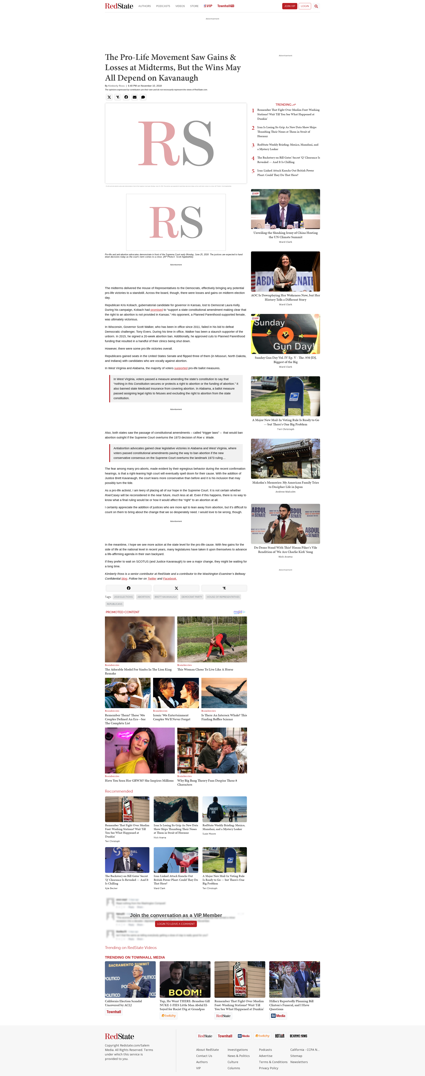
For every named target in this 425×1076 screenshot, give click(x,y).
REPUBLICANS (114, 604)
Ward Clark (159, 888)
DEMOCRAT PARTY (192, 597)
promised (157, 309)
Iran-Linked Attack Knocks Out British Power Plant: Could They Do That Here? (176, 879)
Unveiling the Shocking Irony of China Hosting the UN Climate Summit (286, 234)
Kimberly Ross (116, 85)
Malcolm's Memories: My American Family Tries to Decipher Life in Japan (285, 484)
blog (124, 578)
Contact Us (204, 1056)
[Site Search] (316, 6)
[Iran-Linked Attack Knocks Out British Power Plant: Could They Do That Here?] (176, 860)
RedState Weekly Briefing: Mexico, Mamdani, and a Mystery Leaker (224, 827)
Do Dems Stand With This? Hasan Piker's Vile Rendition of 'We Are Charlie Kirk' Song (285, 549)
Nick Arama (160, 837)
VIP (198, 1068)
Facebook (169, 578)
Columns (234, 1068)
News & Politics (239, 1056)
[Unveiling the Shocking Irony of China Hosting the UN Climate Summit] (285, 209)
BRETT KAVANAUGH (166, 597)
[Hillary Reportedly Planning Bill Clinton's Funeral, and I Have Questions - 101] (294, 979)
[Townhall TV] (226, 6)
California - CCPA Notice (305, 1050)
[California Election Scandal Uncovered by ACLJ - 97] (130, 979)
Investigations (238, 1050)
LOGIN (305, 6)
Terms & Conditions (273, 1062)
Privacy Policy (268, 1068)
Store (194, 6)
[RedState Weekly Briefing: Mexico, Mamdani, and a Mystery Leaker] (225, 809)
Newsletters (299, 1062)
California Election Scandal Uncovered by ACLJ (123, 1003)
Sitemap (296, 1056)
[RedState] (119, 6)
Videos (180, 6)
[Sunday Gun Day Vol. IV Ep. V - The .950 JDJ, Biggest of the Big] (285, 334)
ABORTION (144, 597)
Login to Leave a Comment (176, 923)
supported (181, 368)
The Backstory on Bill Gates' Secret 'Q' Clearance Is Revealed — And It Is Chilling (126, 879)
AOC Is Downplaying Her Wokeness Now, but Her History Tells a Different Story (285, 297)
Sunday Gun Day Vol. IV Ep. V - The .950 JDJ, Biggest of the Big (285, 359)
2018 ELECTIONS (123, 597)
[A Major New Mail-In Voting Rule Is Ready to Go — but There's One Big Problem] (225, 860)
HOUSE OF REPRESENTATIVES (223, 597)
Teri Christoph (112, 841)
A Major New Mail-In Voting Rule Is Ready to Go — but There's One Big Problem (224, 879)
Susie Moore (209, 834)
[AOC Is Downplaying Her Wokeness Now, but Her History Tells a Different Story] (285, 271)
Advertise (265, 1056)
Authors (144, 6)
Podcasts (163, 6)
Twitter (152, 578)
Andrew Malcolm (286, 491)
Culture (233, 1062)
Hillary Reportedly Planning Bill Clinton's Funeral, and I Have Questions (291, 1005)
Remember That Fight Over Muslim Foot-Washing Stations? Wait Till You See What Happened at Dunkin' (127, 831)
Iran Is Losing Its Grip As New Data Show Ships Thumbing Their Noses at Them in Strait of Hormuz (176, 829)
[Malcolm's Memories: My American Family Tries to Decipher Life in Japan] (285, 458)
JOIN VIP (289, 6)
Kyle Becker (111, 888)
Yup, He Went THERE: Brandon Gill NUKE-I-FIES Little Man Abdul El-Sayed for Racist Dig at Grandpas (185, 1005)
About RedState (207, 1050)
